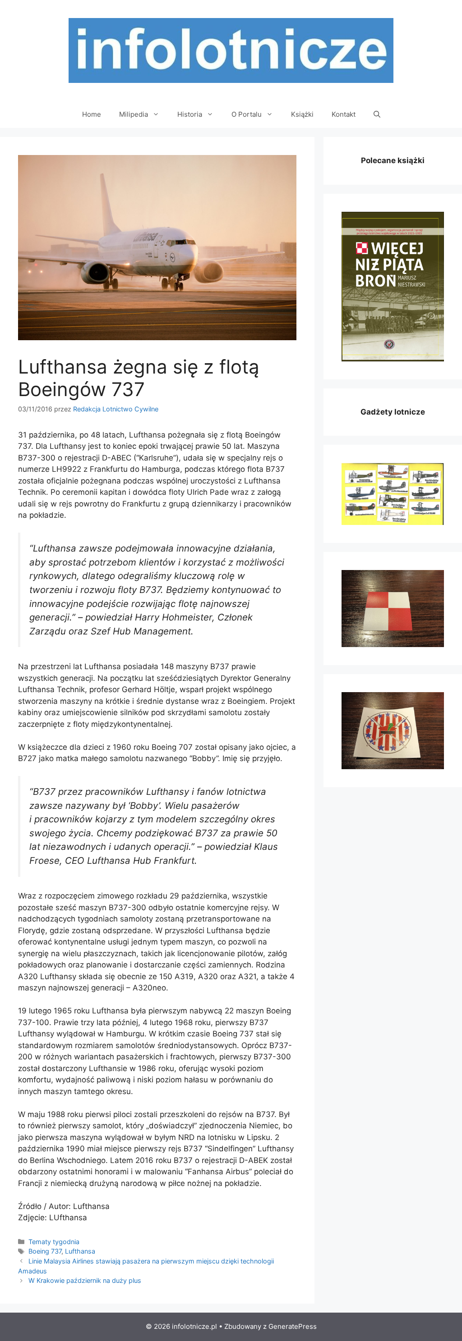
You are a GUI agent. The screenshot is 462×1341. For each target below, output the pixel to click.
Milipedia (133, 114)
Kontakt (344, 114)
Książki (302, 114)
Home (91, 114)
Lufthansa (80, 1251)
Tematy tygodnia (53, 1241)
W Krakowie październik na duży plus (84, 1280)
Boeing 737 (44, 1251)
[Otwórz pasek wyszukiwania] (377, 114)
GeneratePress (292, 1326)
